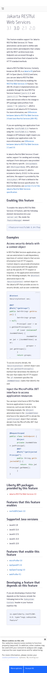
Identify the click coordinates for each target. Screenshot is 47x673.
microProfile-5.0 (15, 561)
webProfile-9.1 (15, 574)
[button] (45, 639)
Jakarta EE (28, 71)
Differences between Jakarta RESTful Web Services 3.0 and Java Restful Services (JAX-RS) (23, 115)
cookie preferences (10, 657)
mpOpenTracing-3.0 (17, 570)
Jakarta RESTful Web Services (21, 19)
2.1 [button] (24, 28)
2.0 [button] (32, 28)
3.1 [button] (9, 28)
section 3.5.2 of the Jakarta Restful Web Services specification (23, 189)
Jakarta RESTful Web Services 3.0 (22, 494)
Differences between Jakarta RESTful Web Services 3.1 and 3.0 (23, 144)
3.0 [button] (16, 28)
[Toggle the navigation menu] (3, 9)
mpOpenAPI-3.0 (15, 565)
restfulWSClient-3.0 (17, 511)
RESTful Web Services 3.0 (17, 84)
